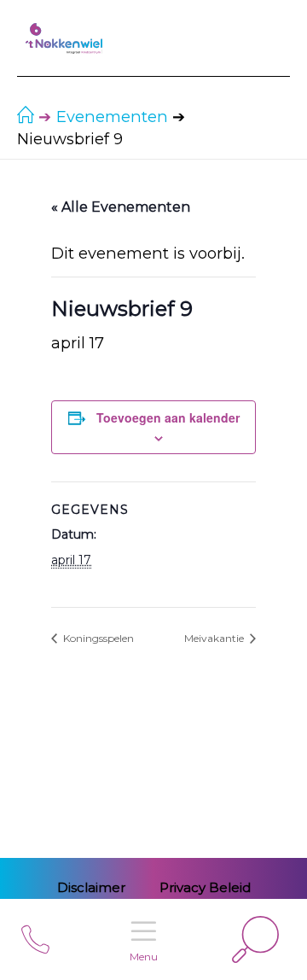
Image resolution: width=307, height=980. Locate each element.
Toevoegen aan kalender (168, 417)
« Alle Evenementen (120, 207)
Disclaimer (91, 887)
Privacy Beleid (205, 887)
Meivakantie (215, 638)
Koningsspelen (97, 638)
